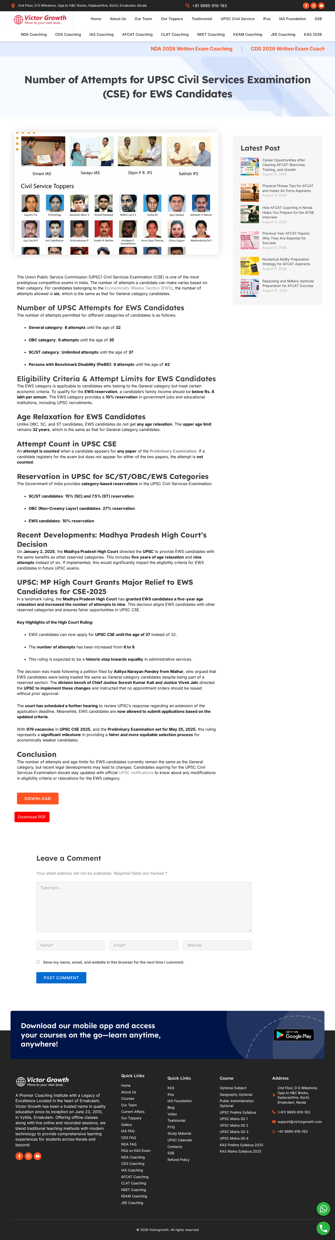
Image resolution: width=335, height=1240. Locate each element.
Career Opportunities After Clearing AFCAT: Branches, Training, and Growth (284, 165)
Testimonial (202, 18)
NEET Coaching (211, 34)
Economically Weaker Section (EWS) (139, 288)
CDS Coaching (68, 34)
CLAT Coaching (175, 34)
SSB (318, 18)
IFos (267, 18)
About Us (118, 18)
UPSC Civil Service (238, 18)
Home (96, 18)
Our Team (143, 18)
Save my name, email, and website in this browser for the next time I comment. (113, 962)
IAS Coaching (102, 34)
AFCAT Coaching (137, 34)
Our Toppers (172, 18)
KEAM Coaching (247, 34)
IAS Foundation (292, 18)
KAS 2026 (313, 34)
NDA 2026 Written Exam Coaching (141, 49)
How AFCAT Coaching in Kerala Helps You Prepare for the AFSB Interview (288, 212)
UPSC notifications (136, 772)
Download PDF (32, 816)
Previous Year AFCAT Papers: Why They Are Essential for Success (286, 238)
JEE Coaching (283, 34)
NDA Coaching (34, 34)
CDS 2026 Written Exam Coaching (241, 49)
